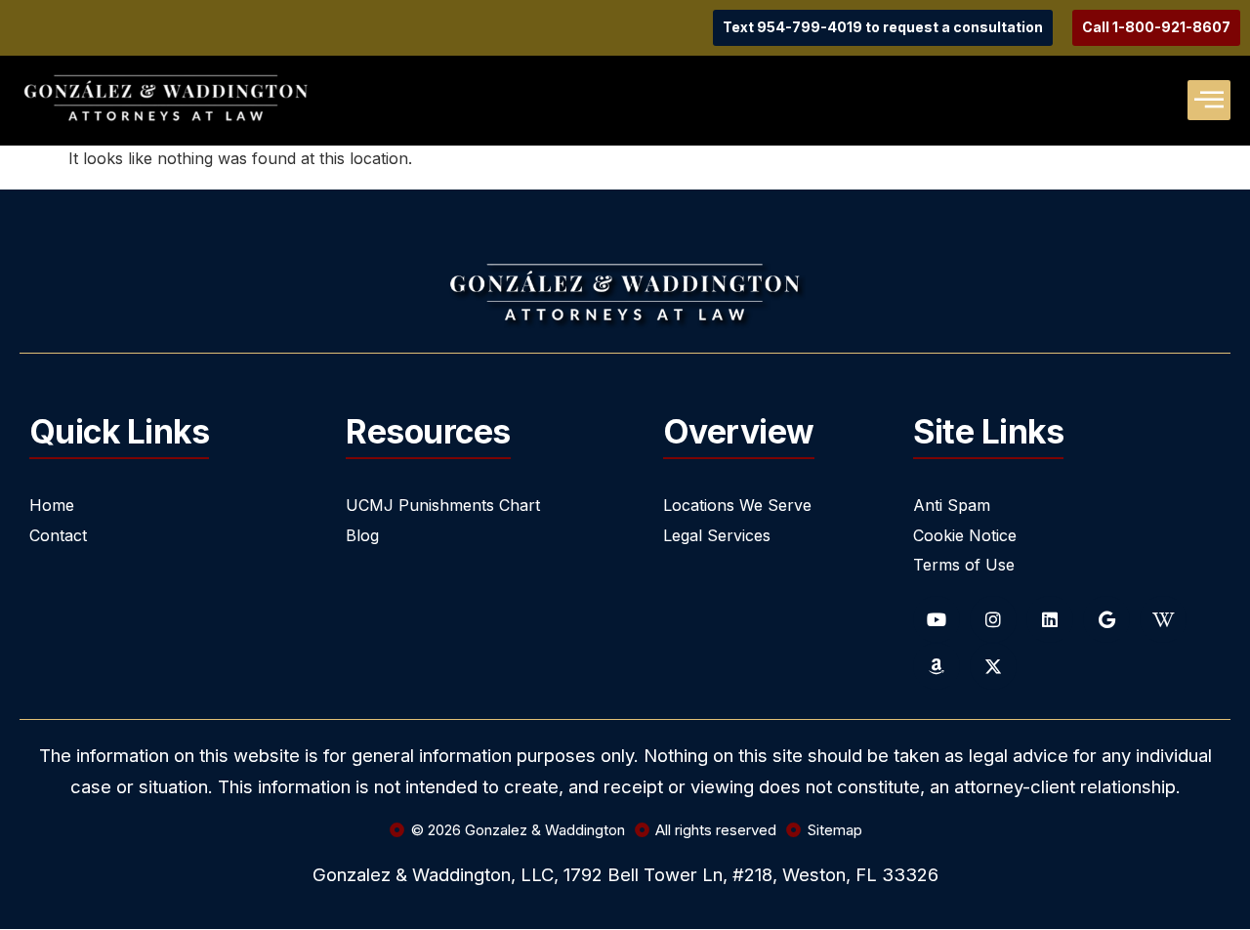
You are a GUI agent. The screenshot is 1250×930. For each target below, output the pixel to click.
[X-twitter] (993, 666)
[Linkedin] (1049, 619)
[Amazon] (936, 666)
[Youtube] (936, 619)
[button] (1209, 100)
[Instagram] (993, 619)
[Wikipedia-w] (1163, 619)
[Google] (1106, 619)
